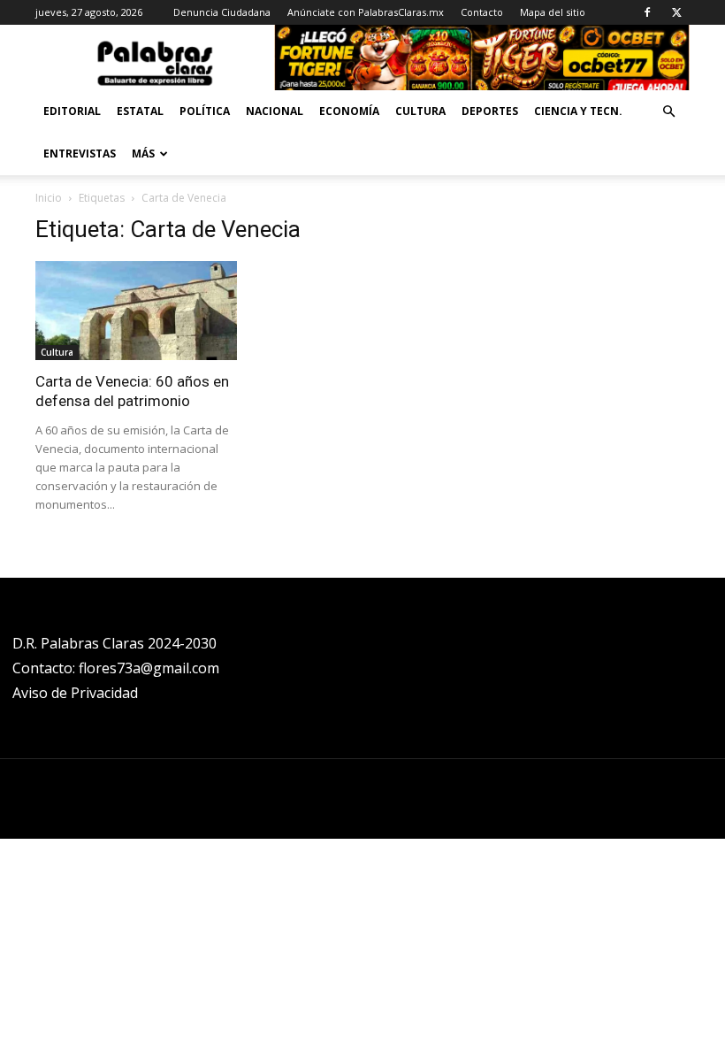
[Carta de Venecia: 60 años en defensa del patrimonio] (136, 310)
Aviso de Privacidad (75, 692)
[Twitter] (676, 12)
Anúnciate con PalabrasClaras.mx (365, 12)
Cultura (420, 111)
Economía (349, 111)
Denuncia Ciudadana (222, 12)
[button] (668, 112)
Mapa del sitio (552, 12)
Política (204, 111)
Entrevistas (79, 153)
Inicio (48, 197)
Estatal (140, 111)
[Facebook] (647, 12)
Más (143, 153)
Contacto (482, 12)
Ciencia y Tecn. (578, 111)
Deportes (490, 111)
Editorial (72, 111)
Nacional (274, 111)
